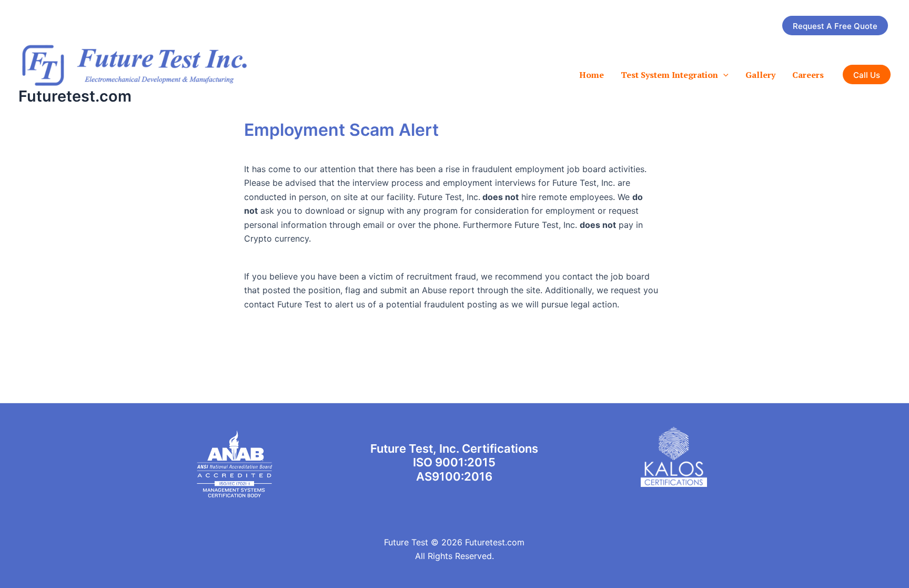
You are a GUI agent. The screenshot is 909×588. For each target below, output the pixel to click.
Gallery (760, 75)
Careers (808, 75)
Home (591, 75)
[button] (835, 25)
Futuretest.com (75, 96)
